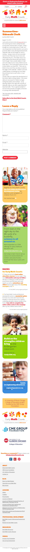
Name (5, 135)
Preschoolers (5, 496)
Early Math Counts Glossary (9, 531)
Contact (20, 6)
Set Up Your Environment (8, 540)
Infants (4, 492)
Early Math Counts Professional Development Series (13, 519)
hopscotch (21, 42)
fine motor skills (9, 93)
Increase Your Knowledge (8, 538)
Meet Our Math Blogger (8, 481)
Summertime (5, 95)
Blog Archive (5, 485)
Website (5, 149)
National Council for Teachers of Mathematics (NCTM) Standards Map (13, 508)
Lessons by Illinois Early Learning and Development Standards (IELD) (11, 505)
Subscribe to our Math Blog (9, 483)
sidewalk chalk (17, 93)
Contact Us (5, 474)
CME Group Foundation (8, 470)
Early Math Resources (7, 529)
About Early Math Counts (8, 467)
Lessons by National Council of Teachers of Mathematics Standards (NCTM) (13, 501)
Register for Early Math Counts (9, 522)
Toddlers (4, 494)
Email (5, 142)
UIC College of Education (8, 472)
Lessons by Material (7, 499)
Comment (6, 114)
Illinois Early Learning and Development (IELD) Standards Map (13, 511)
